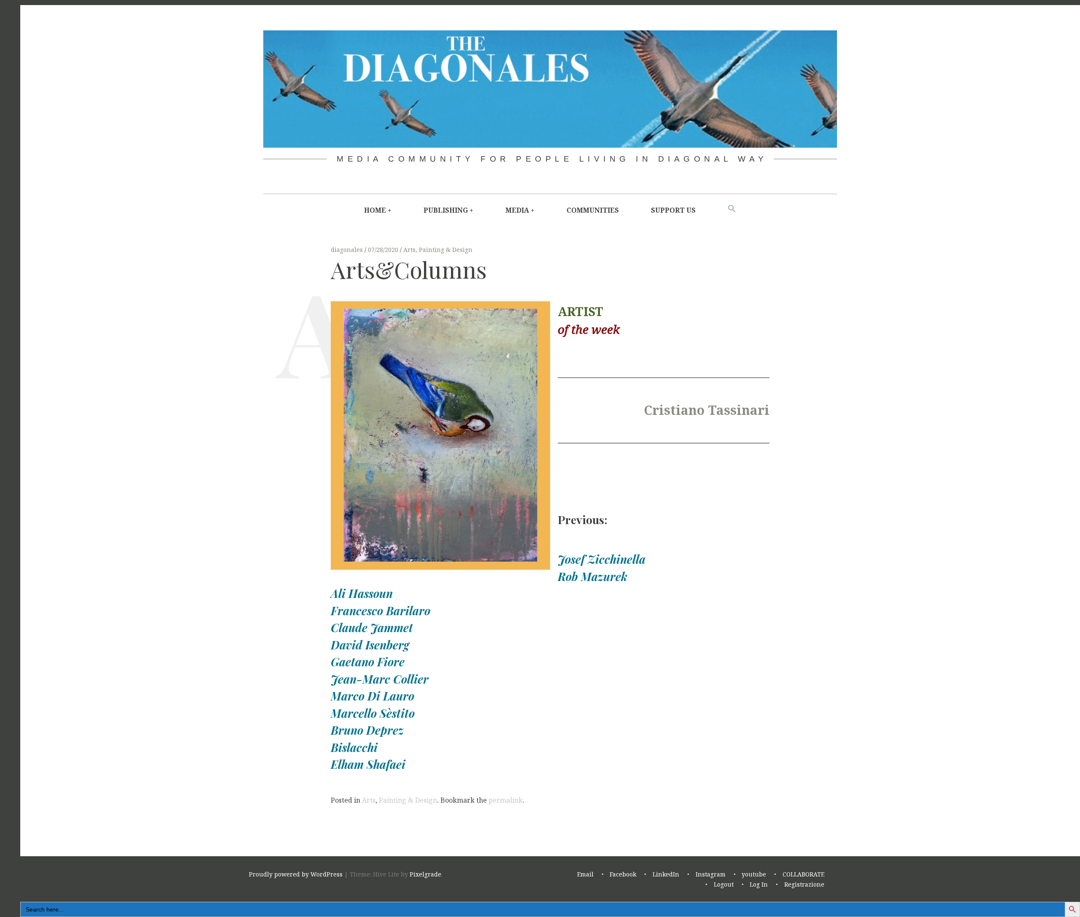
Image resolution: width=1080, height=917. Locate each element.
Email (585, 875)
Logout (724, 885)
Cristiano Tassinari (707, 410)
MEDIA (517, 210)
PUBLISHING (446, 210)
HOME (375, 210)
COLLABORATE (803, 875)
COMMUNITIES (593, 210)
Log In (759, 885)
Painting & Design (445, 250)
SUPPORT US (673, 210)
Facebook (623, 875)
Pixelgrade (425, 875)
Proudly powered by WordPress (296, 875)
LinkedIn (666, 875)
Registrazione (804, 885)
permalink (506, 800)
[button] (732, 209)
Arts (409, 250)
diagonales (347, 250)
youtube (754, 875)
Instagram (711, 875)
